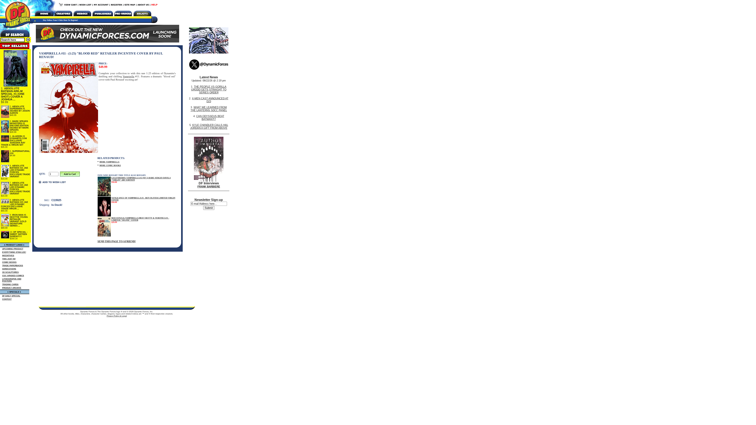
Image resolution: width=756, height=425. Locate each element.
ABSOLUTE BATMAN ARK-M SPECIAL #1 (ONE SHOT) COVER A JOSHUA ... (12, 94)
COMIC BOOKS (9, 262)
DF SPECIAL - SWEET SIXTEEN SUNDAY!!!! (19, 234)
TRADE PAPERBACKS (12, 265)
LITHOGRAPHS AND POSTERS (11, 280)
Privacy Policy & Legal (117, 316)
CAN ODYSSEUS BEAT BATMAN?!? (210, 118)
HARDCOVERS (9, 269)
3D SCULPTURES (10, 272)
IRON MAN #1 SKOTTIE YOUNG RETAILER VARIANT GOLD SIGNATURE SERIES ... (19, 220)
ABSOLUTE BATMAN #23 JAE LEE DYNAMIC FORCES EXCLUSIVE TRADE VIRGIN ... (14, 204)
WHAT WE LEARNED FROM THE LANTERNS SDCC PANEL (209, 109)
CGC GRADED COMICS (13, 275)
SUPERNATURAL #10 (20, 152)
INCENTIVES (8, 255)
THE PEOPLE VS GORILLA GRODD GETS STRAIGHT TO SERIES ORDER (209, 89)
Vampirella (128, 76)
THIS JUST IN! (9, 259)
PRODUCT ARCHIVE (11, 288)
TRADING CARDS (10, 284)
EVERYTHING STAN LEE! (14, 252)
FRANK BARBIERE (208, 186)
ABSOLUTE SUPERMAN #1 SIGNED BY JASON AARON (20, 109)
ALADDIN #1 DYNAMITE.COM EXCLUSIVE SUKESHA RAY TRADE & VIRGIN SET (14, 140)
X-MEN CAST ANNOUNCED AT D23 (210, 100)
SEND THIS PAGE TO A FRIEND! (116, 241)
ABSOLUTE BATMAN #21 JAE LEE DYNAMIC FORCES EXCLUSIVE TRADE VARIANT (20, 171)
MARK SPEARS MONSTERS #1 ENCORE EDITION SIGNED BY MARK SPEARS (19, 125)
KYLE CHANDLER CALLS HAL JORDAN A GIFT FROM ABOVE (209, 126)
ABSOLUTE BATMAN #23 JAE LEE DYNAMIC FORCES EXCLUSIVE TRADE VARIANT (20, 188)
